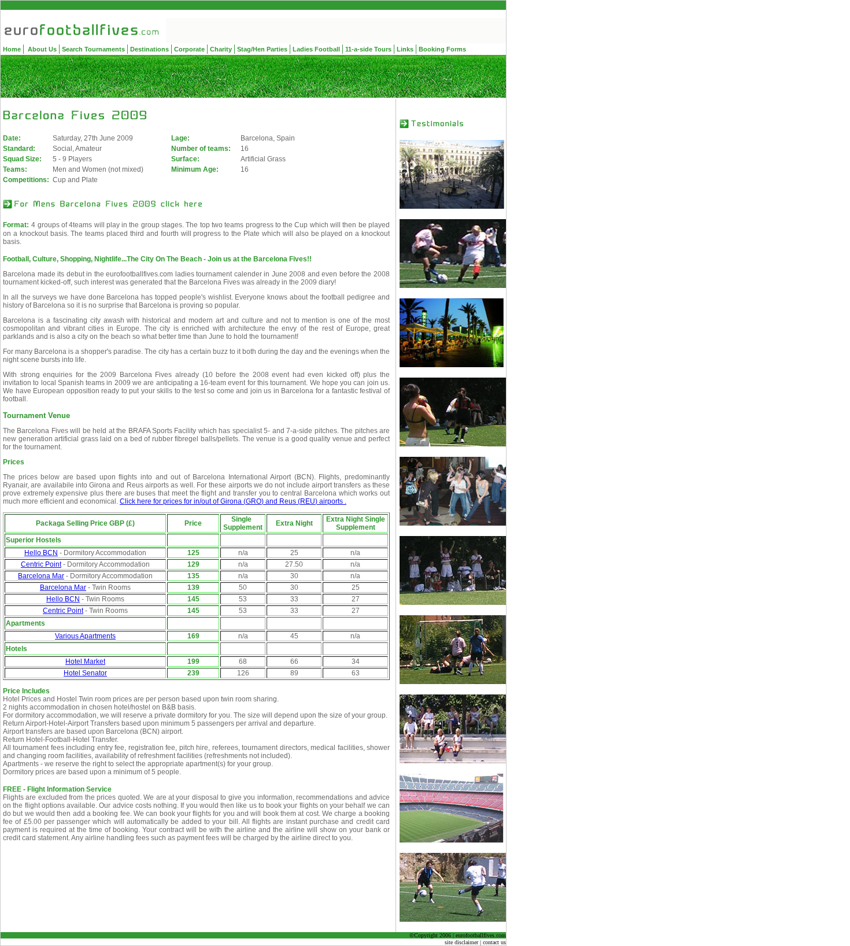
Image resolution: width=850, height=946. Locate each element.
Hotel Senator (85, 673)
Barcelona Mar (41, 576)
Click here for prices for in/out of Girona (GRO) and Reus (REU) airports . (233, 501)
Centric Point (41, 564)
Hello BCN (41, 553)
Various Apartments (85, 636)
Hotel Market (85, 661)
